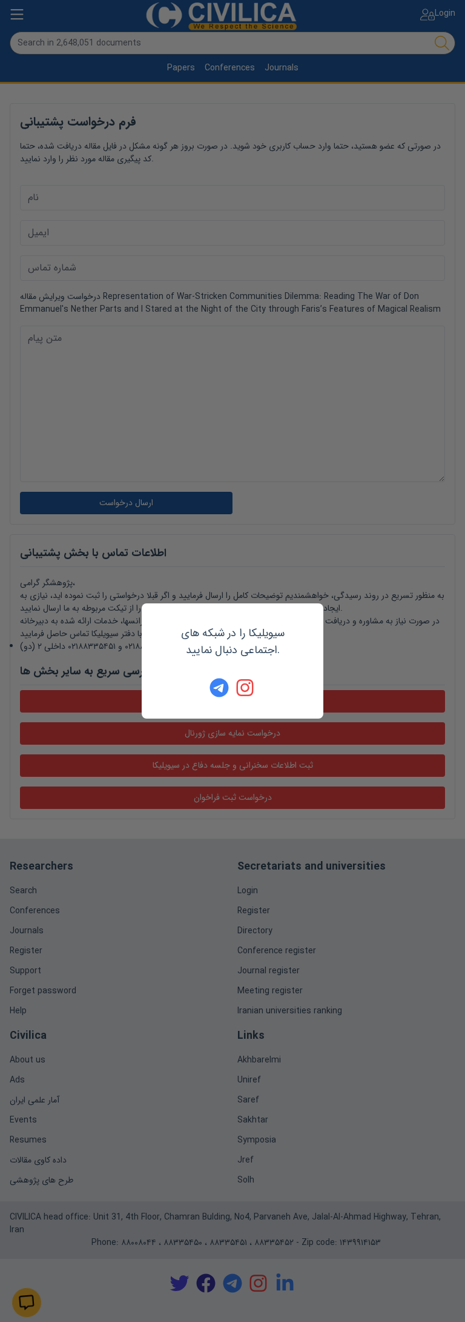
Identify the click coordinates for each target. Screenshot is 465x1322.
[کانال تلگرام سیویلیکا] (219, 687)
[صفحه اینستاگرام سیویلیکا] (246, 687)
